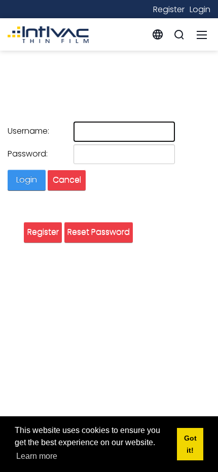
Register (169, 9)
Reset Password (98, 232)
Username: (28, 131)
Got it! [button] (190, 444)
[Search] (179, 34)
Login (200, 9)
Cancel (67, 179)
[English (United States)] (157, 34)
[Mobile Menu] (201, 34)
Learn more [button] (36, 456)
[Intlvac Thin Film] (48, 33)
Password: (28, 154)
